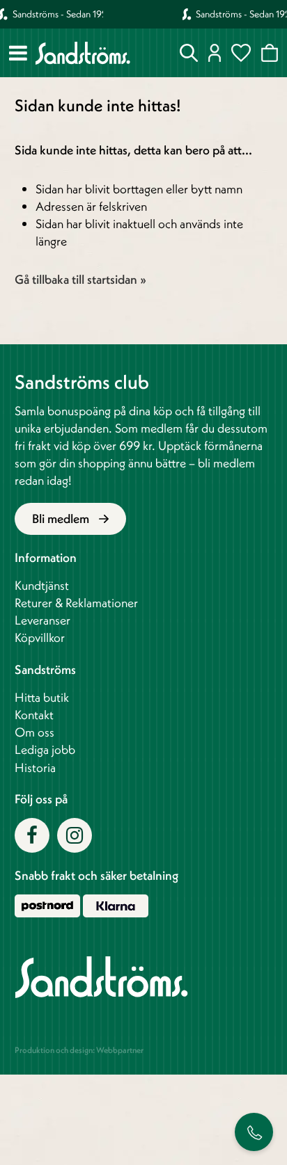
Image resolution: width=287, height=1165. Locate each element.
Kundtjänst (42, 585)
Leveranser (42, 620)
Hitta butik (42, 697)
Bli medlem (62, 519)
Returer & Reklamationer (76, 603)
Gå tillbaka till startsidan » (80, 279)
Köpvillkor (40, 637)
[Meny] (18, 52)
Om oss (34, 732)
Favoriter (241, 53)
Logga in (215, 53)
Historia (35, 768)
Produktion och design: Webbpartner (79, 1050)
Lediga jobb (45, 749)
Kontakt (34, 715)
